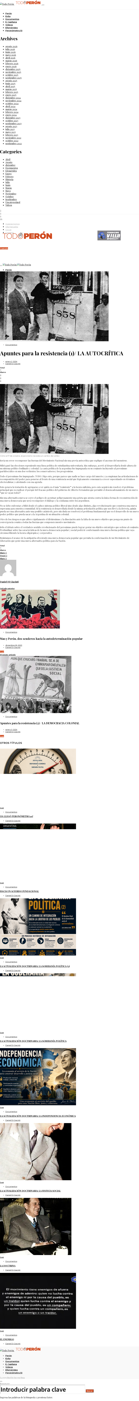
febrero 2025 (11, 92)
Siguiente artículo (8, 655)
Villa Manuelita (11, 227)
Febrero (9, 176)
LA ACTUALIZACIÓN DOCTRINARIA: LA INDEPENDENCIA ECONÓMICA (38, 1116)
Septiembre (11, 199)
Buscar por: (5, 1383)
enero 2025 (10, 94)
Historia (9, 179)
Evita (7, 16)
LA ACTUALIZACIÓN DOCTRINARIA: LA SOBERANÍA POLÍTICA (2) (35, 966)
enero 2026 (11, 66)
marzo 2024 (11, 109)
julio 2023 (10, 129)
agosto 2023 (11, 126)
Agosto (8, 162)
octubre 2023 (11, 120)
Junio (7, 185)
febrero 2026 (11, 63)
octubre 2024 (11, 103)
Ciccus (8, 230)
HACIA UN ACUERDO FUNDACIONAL (19, 891)
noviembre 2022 (13, 137)
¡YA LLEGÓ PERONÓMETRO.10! (16, 816)
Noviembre (10, 193)
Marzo (8, 188)
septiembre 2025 (13, 77)
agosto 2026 (11, 46)
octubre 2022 (11, 140)
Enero (8, 173)
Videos (9, 25)
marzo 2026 (11, 60)
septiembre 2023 (13, 123)
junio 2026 (10, 52)
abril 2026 (10, 57)
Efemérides (11, 27)
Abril (7, 159)
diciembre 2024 (13, 97)
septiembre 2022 (13, 143)
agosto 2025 (11, 80)
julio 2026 (10, 49)
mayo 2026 (10, 54)
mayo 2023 (10, 132)
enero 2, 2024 (11, 361)
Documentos (12, 19)
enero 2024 (11, 114)
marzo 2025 (11, 89)
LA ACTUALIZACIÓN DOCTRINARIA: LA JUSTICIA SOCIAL (30, 1190)
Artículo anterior (7, 588)
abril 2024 (10, 106)
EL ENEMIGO (7, 1339)
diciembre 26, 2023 (13, 645)
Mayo (8, 190)
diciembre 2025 (12, 69)
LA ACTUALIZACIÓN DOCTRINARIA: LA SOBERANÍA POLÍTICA (33, 1041)
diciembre (10, 165)
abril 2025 (10, 86)
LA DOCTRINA (7, 1265)
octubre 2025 (11, 74)
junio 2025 (10, 83)
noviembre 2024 (13, 100)
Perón (8, 13)
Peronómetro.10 (13, 30)
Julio (7, 182)
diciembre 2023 (12, 117)
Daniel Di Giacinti (12, 364)
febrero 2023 (11, 134)
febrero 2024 (11, 112)
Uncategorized (12, 202)
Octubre (9, 196)
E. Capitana (11, 22)
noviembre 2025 (13, 72)
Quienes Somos (12, 224)
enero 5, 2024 (11, 729)
